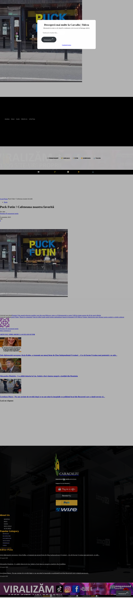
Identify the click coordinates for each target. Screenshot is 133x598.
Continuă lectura (66, 45)
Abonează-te (48, 40)
